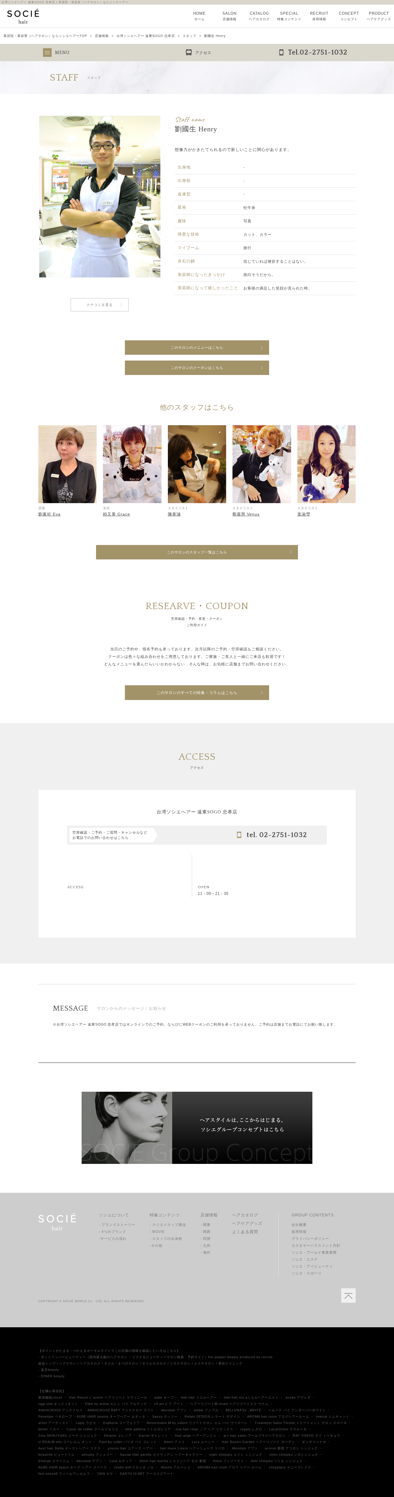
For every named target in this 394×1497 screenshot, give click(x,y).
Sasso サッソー (165, 1416)
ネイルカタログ (154, 1363)
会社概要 (299, 1225)
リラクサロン (180, 1363)
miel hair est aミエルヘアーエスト (251, 1397)
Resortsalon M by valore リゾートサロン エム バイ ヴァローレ (197, 1423)
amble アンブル (206, 1410)
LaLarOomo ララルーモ (288, 1429)
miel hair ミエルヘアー (199, 1397)
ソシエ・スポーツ (307, 1273)
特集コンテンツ (165, 1215)
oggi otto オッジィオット (58, 1403)
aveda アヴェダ (298, 1397)
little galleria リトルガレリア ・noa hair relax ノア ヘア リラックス (179, 1429)
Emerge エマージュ (54, 1461)
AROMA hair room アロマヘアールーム (278, 1416)
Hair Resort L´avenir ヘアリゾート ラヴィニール (108, 1397)
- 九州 (205, 1246)
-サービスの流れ (113, 1239)
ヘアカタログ (245, 1215)
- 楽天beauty (48, 1369)
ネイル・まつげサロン (121, 1363)
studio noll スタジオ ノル (134, 1467)
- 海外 (205, 1252)
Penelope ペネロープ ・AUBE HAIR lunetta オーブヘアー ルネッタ (91, 1416)
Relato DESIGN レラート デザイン (212, 1416)
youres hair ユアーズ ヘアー (130, 1448)
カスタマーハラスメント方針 (316, 1246)
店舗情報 (102, 36)
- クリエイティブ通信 (168, 1225)
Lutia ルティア (120, 1461)
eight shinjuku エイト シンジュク (235, 1454)
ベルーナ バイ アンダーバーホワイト (297, 1410)
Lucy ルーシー (203, 1442)
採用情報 (299, 1232)
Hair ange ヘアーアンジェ (196, 1435)
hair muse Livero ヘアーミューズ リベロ (192, 1448)
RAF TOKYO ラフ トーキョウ (316, 1435)
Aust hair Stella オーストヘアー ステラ (69, 1448)
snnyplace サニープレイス (290, 1467)
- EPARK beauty (51, 1376)
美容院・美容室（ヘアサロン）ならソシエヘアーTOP (45, 36)
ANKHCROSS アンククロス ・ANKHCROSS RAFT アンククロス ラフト (96, 1410)
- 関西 (205, 1232)
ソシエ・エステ (305, 1259)
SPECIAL (289, 16)
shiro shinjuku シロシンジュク (293, 1454)
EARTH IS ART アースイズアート (147, 1473)
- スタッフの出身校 (166, 1239)
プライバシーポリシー (310, 1239)
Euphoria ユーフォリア (121, 1423)
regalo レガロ (251, 1429)
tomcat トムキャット (332, 1416)
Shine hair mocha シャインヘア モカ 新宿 (172, 1461)
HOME (199, 16)
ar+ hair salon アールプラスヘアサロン (255, 1435)
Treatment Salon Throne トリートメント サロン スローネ (301, 1423)
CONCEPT (349, 16)
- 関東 (205, 1225)
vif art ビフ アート (168, 1403)
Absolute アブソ (174, 1410)
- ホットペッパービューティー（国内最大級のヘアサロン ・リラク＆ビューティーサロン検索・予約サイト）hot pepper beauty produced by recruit (155, 1357)
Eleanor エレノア (118, 1435)
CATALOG (259, 16)
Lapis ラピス (86, 1423)
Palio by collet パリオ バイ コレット (128, 1442)
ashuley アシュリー (97, 1454)
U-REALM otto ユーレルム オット (65, 1442)
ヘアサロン (67, 1363)
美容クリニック (230, 1363)
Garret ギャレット (153, 1435)
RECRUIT (319, 16)
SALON (229, 16)
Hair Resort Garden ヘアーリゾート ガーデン (258, 1442)
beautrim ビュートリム (56, 1454)
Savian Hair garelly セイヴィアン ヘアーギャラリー (161, 1454)
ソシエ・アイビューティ (312, 1266)
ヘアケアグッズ (247, 1223)
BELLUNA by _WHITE (243, 1410)
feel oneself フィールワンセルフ (64, 1473)
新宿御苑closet (50, 1397)
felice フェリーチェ (228, 1461)
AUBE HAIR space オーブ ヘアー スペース (72, 1467)
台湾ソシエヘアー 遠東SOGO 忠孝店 (146, 36)
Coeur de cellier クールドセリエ (93, 1429)
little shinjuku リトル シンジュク (277, 1461)
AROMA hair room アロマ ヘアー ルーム (230, 1467)
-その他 (156, 1246)
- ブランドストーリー (117, 1225)
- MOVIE (157, 1232)
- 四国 (205, 1239)
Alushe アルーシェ (176, 1467)
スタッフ (189, 36)
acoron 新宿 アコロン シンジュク (291, 1448)
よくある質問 (245, 1232)
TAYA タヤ (105, 1473)
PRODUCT (379, 16)
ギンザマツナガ (314, 1442)
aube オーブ (164, 1397)
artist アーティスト (53, 1423)
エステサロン (204, 1363)
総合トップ (47, 1363)
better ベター (49, 1429)
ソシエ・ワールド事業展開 (314, 1252)
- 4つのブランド (112, 1232)
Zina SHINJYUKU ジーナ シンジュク (67, 1435)
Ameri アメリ (174, 1442)
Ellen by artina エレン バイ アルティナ (116, 1403)
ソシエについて (114, 1215)
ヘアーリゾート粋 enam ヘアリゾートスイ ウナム (229, 1403)
